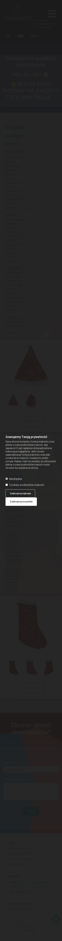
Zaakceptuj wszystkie (21, 501)
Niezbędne (15, 479)
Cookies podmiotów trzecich (26, 485)
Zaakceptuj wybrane (20, 493)
